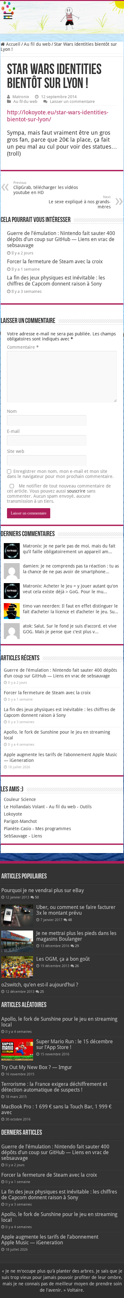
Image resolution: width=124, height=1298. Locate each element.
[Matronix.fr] (62, 17)
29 (77, 946)
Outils (86, 806)
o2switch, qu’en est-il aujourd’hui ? (39, 985)
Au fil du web (37, 44)
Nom (12, 411)
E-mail (13, 431)
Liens (36, 835)
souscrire (76, 491)
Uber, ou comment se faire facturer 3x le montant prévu (75, 910)
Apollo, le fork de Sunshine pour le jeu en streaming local (59, 1022)
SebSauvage (15, 835)
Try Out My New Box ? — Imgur (36, 1067)
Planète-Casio (17, 828)
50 (37, 897)
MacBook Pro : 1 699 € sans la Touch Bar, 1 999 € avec (56, 1109)
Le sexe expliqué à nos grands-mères (80, 202)
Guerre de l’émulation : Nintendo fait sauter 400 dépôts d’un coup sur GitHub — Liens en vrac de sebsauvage (61, 239)
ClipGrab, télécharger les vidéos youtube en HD (45, 188)
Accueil (12, 44)
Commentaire (23, 347)
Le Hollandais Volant (24, 806)
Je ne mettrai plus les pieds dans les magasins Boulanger (76, 936)
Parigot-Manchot (20, 821)
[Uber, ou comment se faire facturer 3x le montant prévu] (17, 915)
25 (42, 992)
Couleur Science (20, 799)
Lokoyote (13, 814)
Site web (15, 451)
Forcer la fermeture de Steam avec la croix (55, 262)
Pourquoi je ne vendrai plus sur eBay (42, 890)
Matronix (20, 96)
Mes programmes (53, 828)
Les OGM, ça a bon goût (63, 959)
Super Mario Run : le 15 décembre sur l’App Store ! (74, 1044)
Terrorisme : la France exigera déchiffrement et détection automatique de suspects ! (54, 1087)
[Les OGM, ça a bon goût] (17, 967)
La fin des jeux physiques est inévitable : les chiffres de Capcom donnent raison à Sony (56, 281)
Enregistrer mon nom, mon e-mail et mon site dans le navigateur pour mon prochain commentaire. (60, 474)
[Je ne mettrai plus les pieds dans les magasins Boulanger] (17, 941)
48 (70, 920)
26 (77, 966)
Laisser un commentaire (72, 101)
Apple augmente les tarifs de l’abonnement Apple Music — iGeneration (49, 1240)
